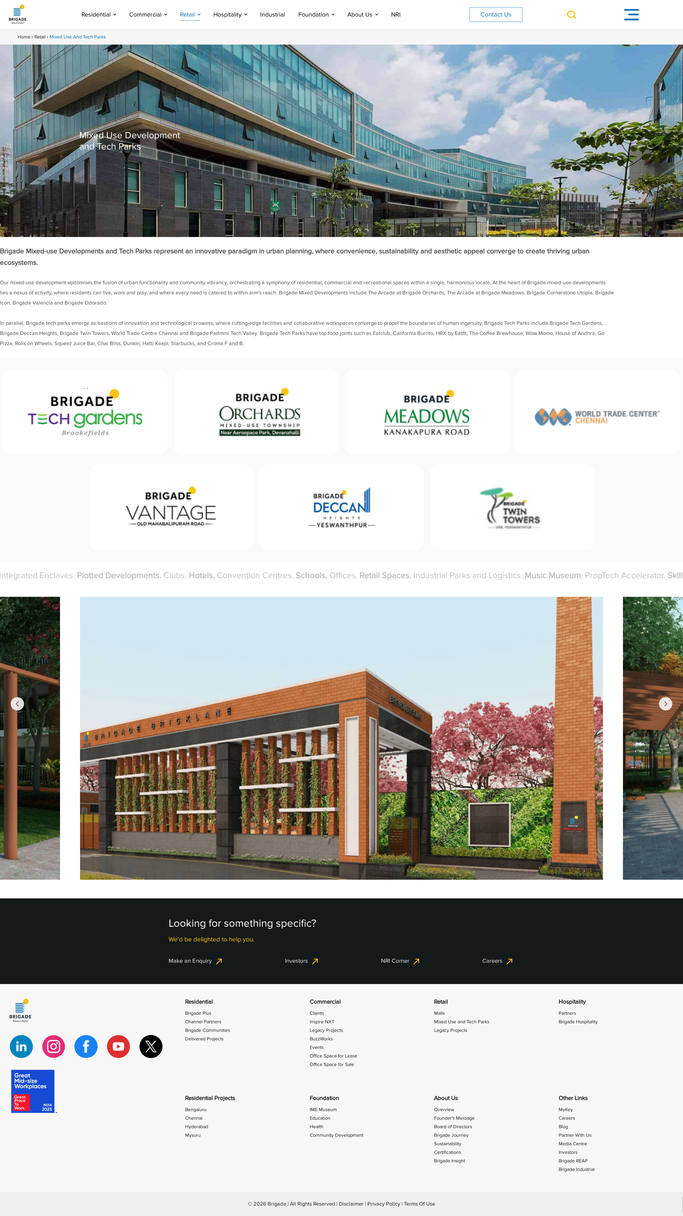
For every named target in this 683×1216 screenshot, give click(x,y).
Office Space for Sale (332, 1064)
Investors (296, 960)
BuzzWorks (321, 1039)
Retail (188, 14)
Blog (563, 1127)
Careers (492, 960)
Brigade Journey (451, 1135)
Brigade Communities (207, 1030)
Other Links (573, 1098)
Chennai (193, 1118)
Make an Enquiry (190, 960)
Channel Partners (203, 1022)
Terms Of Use (419, 1204)
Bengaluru (196, 1109)
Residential (96, 14)
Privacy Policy (383, 1204)
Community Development (336, 1135)
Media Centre (573, 1144)
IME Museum (323, 1109)
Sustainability (447, 1144)
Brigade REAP (573, 1161)
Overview (444, 1109)
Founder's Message (454, 1118)
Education (320, 1118)
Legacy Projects (326, 1030)
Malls (439, 1013)
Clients (317, 1013)
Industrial (272, 14)
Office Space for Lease (333, 1056)
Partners (567, 1013)
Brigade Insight (449, 1161)
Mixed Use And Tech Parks (78, 37)
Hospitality (228, 14)
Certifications (447, 1152)
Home (24, 37)
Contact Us (496, 14)
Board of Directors (453, 1127)
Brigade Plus (198, 1013)
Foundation (314, 14)
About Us (360, 14)
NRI (396, 14)
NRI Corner (395, 960)
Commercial (146, 14)
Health (316, 1127)
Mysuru (193, 1135)
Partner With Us (575, 1135)
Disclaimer (351, 1204)
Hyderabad (196, 1127)
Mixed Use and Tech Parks (461, 1022)
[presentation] (17, 704)
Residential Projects (210, 1098)
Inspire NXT (322, 1022)
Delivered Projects (204, 1039)
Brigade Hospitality (578, 1022)
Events (317, 1047)
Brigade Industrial (577, 1169)
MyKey (566, 1109)
